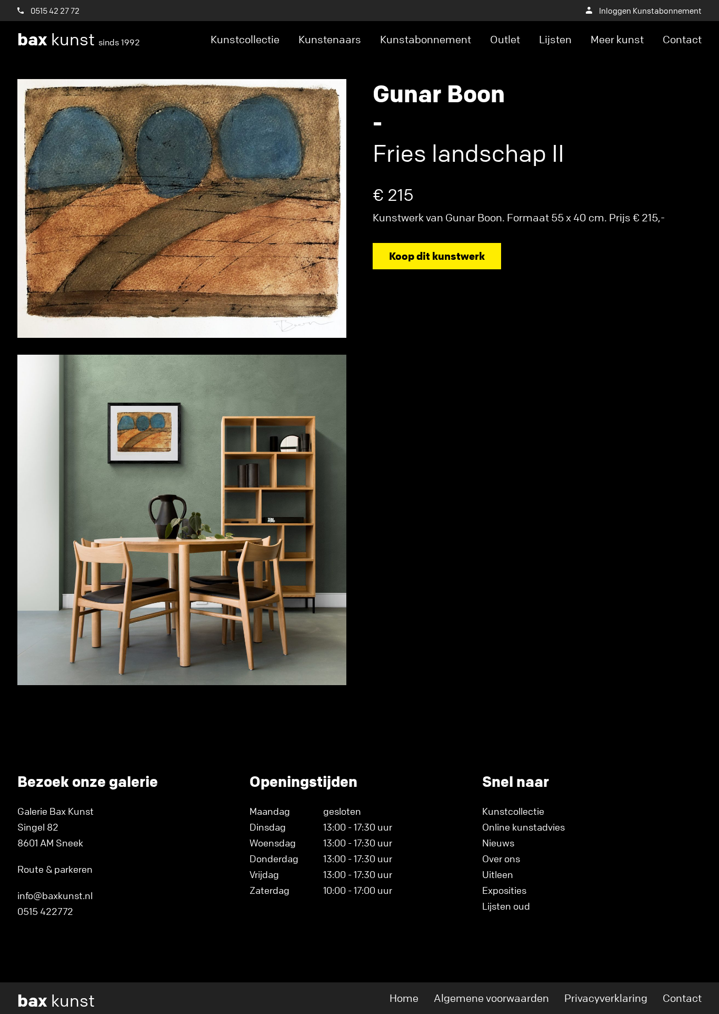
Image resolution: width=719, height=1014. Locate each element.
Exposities (504, 890)
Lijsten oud (506, 906)
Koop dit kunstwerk (437, 255)
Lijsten (555, 39)
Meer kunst (617, 39)
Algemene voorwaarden (491, 998)
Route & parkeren (55, 869)
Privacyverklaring (605, 998)
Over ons (501, 858)
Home (404, 998)
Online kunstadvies (523, 827)
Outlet (505, 39)
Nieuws (498, 843)
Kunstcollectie (245, 39)
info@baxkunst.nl (55, 895)
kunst (78, 40)
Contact (682, 39)
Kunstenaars (329, 39)
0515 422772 (45, 911)
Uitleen (497, 874)
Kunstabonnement (425, 39)
